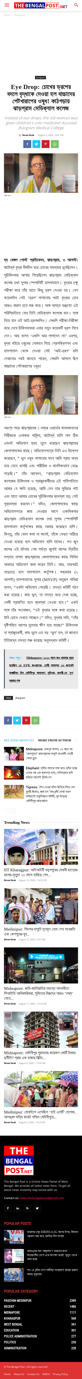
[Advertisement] (41, 46)
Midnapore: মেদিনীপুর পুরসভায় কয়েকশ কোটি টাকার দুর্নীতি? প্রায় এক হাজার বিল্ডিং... (39, 1055)
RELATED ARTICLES (19, 740)
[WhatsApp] (55, 144)
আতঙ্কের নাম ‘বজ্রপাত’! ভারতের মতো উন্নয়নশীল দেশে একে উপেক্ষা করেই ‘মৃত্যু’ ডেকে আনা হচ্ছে (52, 1255)
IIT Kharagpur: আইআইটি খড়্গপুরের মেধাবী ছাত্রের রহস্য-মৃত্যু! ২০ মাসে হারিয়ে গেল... (40, 872)
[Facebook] (27, 144)
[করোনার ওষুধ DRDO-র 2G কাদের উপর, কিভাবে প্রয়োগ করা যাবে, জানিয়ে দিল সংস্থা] (14, 1237)
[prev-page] (6, 810)
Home (7, 15)
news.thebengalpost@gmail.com (42, 1198)
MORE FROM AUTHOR (54, 740)
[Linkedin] (17, 1208)
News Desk (28, 135)
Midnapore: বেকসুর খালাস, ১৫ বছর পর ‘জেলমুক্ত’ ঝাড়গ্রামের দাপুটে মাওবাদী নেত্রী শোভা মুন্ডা (49, 753)
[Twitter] (36, 144)
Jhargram (20, 15)
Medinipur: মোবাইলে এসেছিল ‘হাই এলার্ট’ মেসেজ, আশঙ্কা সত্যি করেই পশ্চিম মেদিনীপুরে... (40, 1114)
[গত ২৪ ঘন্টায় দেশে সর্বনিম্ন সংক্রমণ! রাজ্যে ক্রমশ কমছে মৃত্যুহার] (14, 1275)
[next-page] (12, 810)
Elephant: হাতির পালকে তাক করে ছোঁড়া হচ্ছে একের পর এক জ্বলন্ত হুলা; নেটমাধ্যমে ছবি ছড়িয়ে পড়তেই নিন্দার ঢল (51, 772)
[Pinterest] (46, 144)
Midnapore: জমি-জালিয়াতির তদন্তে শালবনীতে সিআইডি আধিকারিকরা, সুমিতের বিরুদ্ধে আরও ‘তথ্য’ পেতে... (38, 993)
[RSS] (27, 1208)
